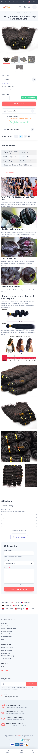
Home (8, 13)
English (16, 602)
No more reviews (20, 537)
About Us (4, 623)
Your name (8, 550)
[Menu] (20, 7)
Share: (4, 136)
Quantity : (5, 94)
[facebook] (4, 670)
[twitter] (2, 670)
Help (10, 740)
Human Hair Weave (18, 13)
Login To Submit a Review (19, 589)
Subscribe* (31, 684)
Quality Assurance (6, 636)
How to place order (7, 648)
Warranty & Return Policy (8, 628)
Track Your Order (6, 658)
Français (27, 602)
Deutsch (8, 605)
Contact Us (4, 626)
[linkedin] (6, 670)
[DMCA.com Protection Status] (25, 740)
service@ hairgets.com (11, 697)
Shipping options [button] (13, 129)
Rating (6, 560)
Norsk (17, 605)
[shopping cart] (34, 7)
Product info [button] (11, 111)
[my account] (29, 7)
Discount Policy (6, 653)
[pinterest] (7, 670)
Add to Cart (20, 103)
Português (21, 609)
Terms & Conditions (7, 634)
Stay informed (6, 679)
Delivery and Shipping (7, 656)
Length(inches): (8, 86)
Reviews (16, 740)
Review (7, 568)
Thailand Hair (29, 13)
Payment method (6, 650)
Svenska (26, 605)
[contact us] (25, 7)
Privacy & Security (7, 631)
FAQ (2, 639)
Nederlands (9, 609)
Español (31, 609)
